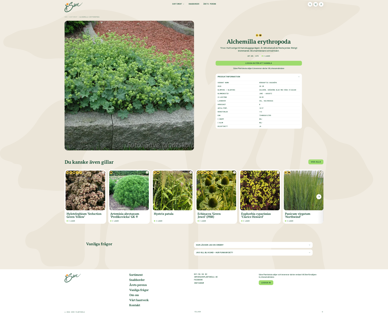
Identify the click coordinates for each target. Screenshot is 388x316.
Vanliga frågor (139, 290)
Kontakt (134, 305)
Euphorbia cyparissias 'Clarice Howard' (256, 215)
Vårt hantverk (139, 300)
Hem (66, 17)
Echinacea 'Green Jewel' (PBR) (209, 215)
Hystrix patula (163, 214)
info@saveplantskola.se (206, 277)
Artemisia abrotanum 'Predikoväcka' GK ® (124, 215)
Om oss (134, 295)
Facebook (198, 280)
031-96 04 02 (200, 274)
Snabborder (194, 4)
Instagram (199, 283)
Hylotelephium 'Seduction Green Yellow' (84, 215)
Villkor (198, 312)
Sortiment (177, 4)
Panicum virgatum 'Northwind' (297, 215)
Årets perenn (209, 4)
